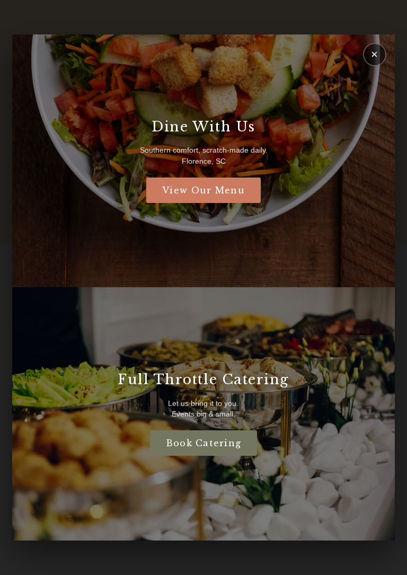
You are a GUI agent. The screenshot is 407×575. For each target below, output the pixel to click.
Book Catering (204, 443)
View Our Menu (203, 190)
